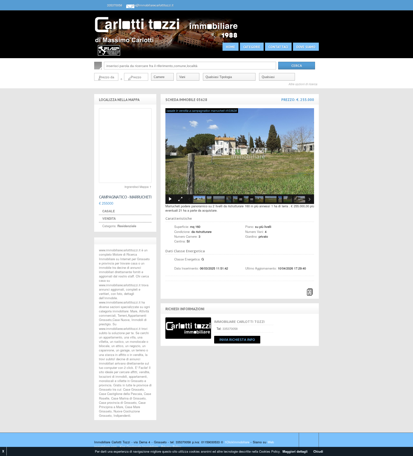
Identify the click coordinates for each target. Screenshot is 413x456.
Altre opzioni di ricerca (302, 84)
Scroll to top (309, 442)
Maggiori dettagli (295, 451)
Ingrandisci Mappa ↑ (138, 187)
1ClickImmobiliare (237, 442)
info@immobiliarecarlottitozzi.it (152, 5)
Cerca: (98, 65)
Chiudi (318, 451)
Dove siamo (305, 47)
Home (230, 47)
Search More (313, 91)
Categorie (251, 47)
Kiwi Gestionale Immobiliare (139, 446)
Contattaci (278, 47)
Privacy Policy (171, 446)
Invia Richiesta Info (237, 339)
